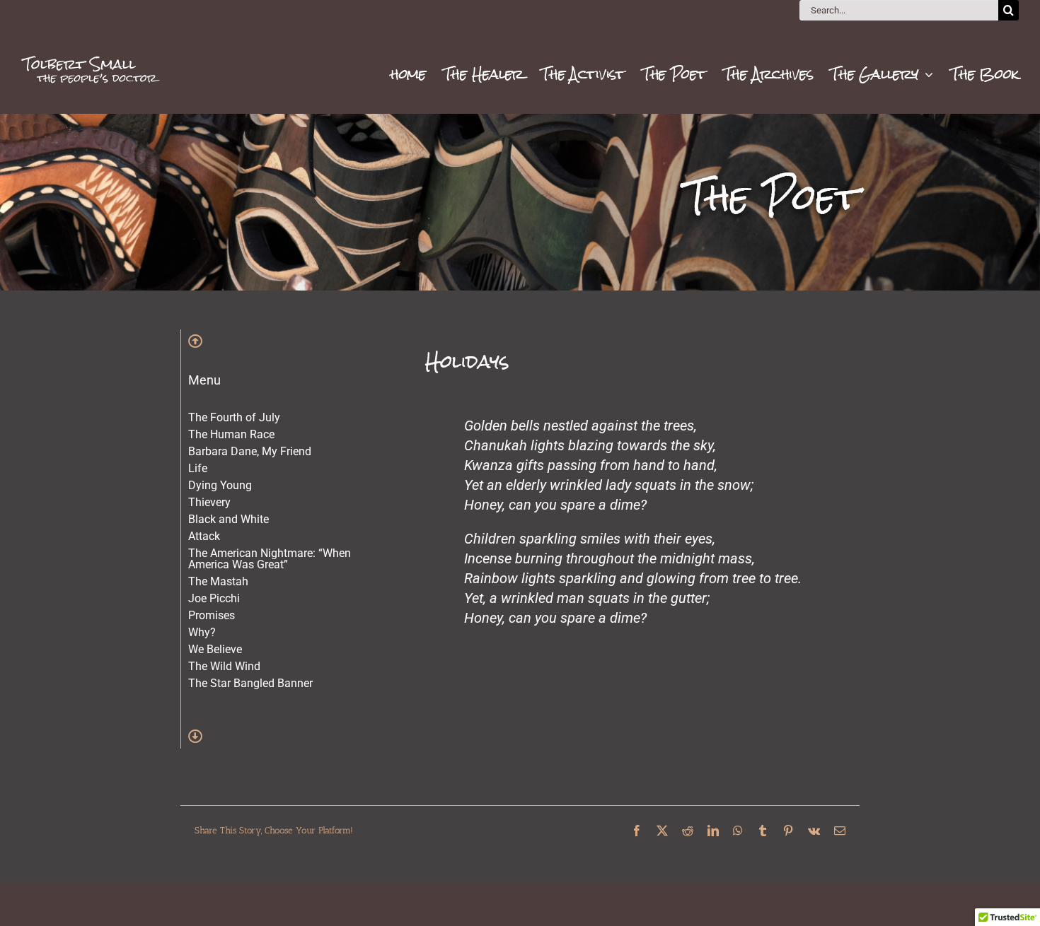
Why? (202, 632)
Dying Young (220, 485)
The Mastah (218, 581)
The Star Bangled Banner (250, 683)
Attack (204, 536)
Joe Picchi (214, 598)
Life (197, 468)
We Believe (215, 649)
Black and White (228, 519)
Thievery (209, 502)
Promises (211, 615)
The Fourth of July (234, 417)
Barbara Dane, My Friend (249, 451)
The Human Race (231, 434)
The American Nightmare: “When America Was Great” (269, 558)
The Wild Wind (224, 666)
